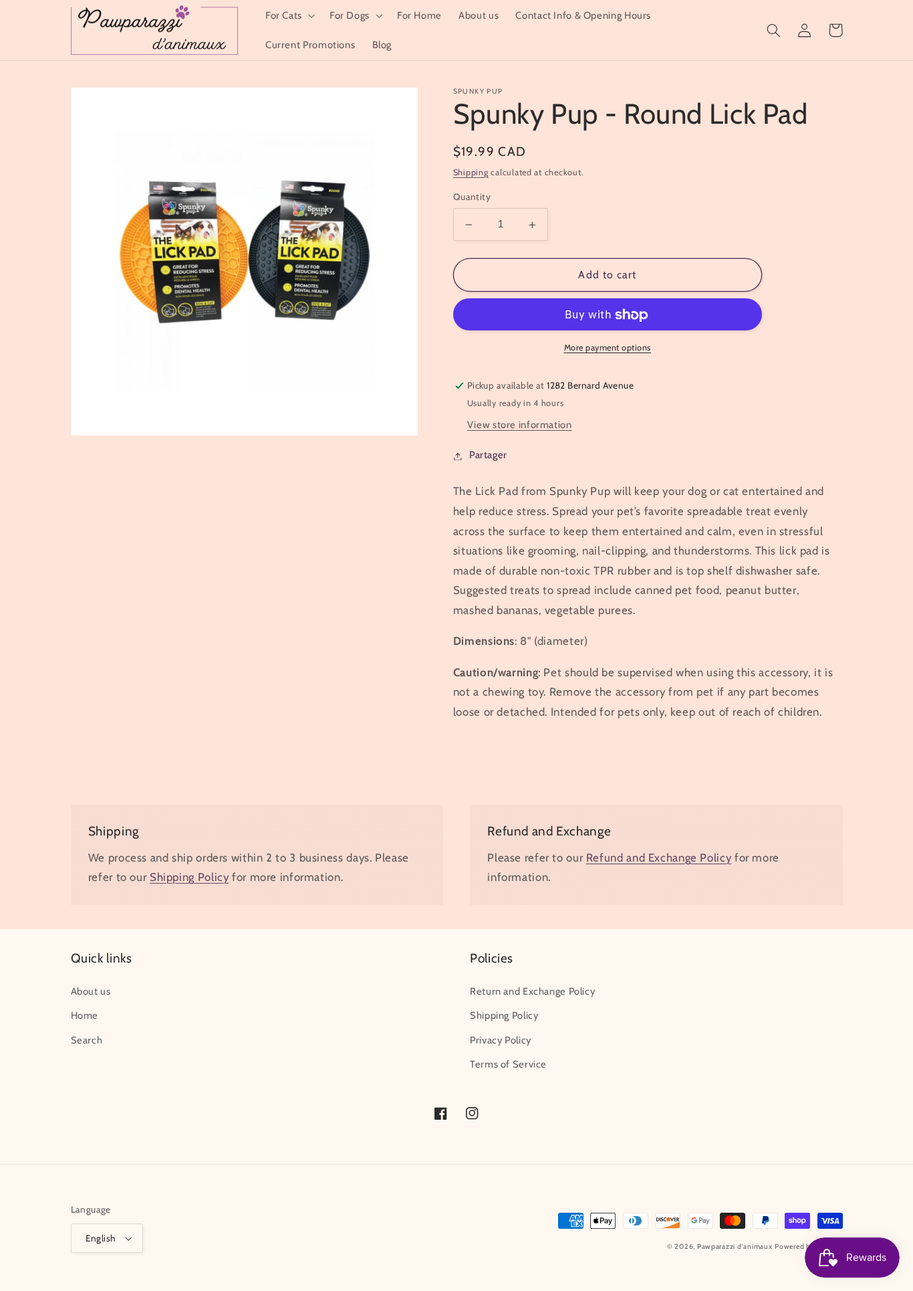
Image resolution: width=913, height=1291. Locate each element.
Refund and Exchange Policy (658, 857)
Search (87, 1040)
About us (91, 991)
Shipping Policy (189, 877)
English (101, 1238)
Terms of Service (508, 1064)
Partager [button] (488, 456)
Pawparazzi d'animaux (735, 1246)
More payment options (608, 348)
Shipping (471, 172)
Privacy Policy (500, 1040)
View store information (519, 425)
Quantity (472, 197)
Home (85, 1015)
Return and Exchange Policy (532, 991)
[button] (289, 15)
